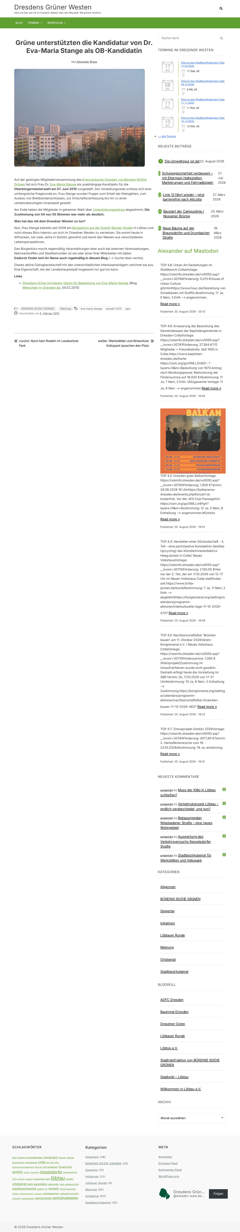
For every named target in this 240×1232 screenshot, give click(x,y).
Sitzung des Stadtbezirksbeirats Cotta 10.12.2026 (202, 119)
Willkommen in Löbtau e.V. (180, 1089)
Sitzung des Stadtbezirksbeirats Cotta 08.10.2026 (202, 82)
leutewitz (29, 1179)
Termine (33, 22)
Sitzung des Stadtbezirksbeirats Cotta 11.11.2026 (202, 101)
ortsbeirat (19, 1184)
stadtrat (40, 1189)
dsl (47, 1162)
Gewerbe (167, 911)
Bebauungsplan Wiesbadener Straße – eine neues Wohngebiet (186, 823)
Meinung (66, 308)
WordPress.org (169, 1176)
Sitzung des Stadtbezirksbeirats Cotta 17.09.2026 (202, 64)
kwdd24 (21, 1179)
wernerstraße (43, 1198)
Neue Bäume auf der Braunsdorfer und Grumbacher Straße (186, 232)
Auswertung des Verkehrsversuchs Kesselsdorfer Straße (185, 841)
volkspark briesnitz (69, 1193)
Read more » (170, 304)
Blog (19, 22)
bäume (70, 1157)
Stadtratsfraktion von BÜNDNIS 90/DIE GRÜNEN (190, 1062)
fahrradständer (50, 1167)
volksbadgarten (50, 1193)
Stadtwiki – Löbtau (174, 1077)
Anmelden (165, 1156)
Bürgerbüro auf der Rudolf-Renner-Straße (102, 228)
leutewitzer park (42, 1179)
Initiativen (167, 923)
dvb (52, 1162)
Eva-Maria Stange (63, 184)
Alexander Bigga (86, 61)
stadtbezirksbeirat (24, 1188)
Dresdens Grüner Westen (53, 7)
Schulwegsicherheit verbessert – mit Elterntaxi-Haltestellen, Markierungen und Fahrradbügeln (187, 178)
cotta (41, 1162)
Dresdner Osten (172, 1024)
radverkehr (53, 1184)
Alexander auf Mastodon (188, 251)
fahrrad (38, 1167)
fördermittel (65, 1167)
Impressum (55, 22)
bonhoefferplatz (35, 1157)
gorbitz (17, 1172)
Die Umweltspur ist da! (182, 161)
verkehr (53, 1188)
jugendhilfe (34, 1172)
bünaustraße (18, 1162)
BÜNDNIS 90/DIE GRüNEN (38, 308)
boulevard (50, 1157)
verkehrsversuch (26, 1194)
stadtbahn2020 (72, 1184)
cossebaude (31, 1162)
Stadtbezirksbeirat (174, 971)
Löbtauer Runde (172, 935)
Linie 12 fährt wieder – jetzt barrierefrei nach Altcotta (183, 197)
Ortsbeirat (168, 959)
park (30, 1184)
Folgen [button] (218, 1194)
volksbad (38, 1194)
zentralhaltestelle (65, 1198)
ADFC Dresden (172, 1000)
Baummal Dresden (174, 1012)
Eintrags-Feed (168, 1163)
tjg (46, 1189)
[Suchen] (221, 38)
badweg (22, 1157)
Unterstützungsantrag (109, 210)
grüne (26, 1172)
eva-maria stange (91, 308)
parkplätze (40, 1184)
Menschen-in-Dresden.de (41, 288)
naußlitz (69, 1179)
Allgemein (168, 887)
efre (57, 1162)
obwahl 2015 (114, 308)
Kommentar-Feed (170, 1169)
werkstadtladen (28, 1198)
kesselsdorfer (51, 1172)
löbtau (58, 1178)
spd (127, 308)
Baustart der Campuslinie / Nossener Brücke (183, 213)
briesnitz (62, 1157)
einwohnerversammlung (23, 1167)
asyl (14, 1157)
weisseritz (16, 1198)
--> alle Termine (167, 136)
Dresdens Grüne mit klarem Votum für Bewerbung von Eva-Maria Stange (75, 283)
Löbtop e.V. (169, 1048)
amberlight (166, 790)
